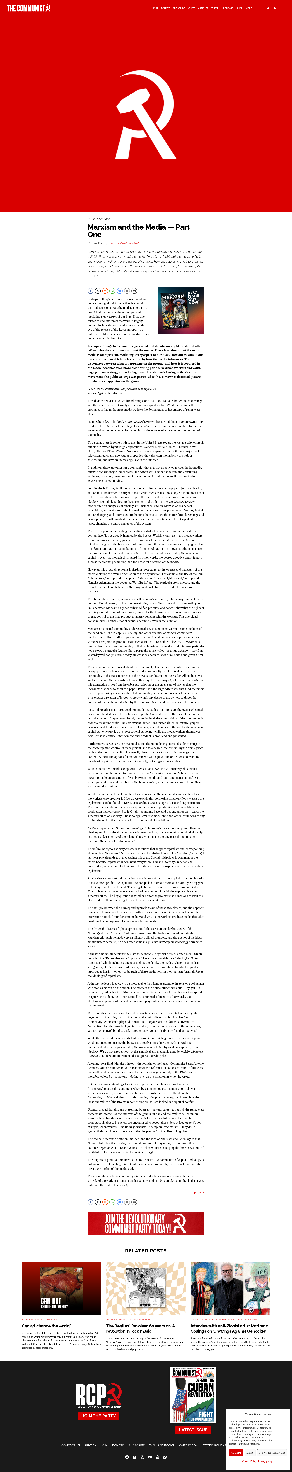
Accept (236, 1452)
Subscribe (179, 8)
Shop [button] (240, 8)
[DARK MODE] (275, 8)
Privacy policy (265, 1461)
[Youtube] (150, 1457)
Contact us (70, 1445)
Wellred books (161, 1445)
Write (191, 8)
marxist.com (188, 1445)
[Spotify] (157, 1457)
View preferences (272, 1452)
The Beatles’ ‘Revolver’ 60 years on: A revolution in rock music (140, 1329)
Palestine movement (248, 1319)
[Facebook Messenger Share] (120, 291)
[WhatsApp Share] (112, 291)
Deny (250, 1452)
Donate (165, 8)
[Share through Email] (127, 291)
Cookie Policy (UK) (217, 1445)
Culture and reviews (139, 1319)
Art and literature (120, 243)
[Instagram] (142, 1457)
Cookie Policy (249, 1461)
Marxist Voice (51, 1319)
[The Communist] (29, 10)
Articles (203, 8)
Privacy (90, 1445)
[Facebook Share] (90, 291)
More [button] (249, 8)
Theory (215, 8)
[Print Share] (134, 291)
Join (155, 8)
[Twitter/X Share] (98, 291)
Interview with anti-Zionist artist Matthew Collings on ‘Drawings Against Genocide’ (229, 1329)
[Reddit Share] (105, 291)
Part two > (198, 1192)
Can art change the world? (46, 1326)
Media (136, 243)
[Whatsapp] (165, 1457)
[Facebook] (127, 1457)
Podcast (228, 8)
